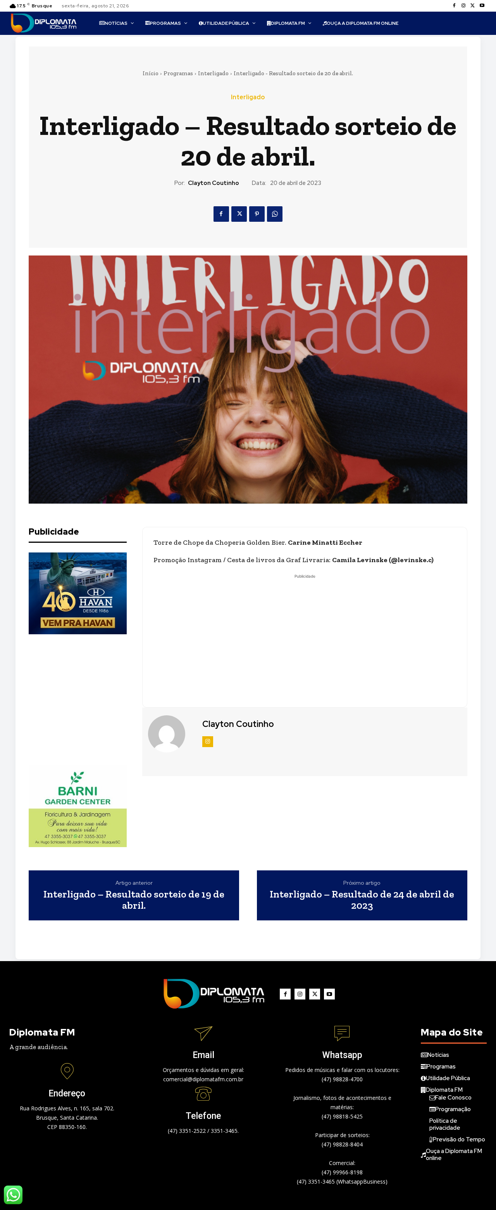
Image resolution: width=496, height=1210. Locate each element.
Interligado (213, 73)
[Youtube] (482, 5)
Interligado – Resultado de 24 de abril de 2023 (362, 900)
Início (150, 73)
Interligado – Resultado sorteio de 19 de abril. (133, 900)
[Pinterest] (257, 214)
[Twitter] (472, 5)
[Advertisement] (87, 699)
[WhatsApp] (274, 214)
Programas (178, 73)
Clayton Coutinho (213, 183)
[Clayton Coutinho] (171, 734)
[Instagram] (463, 5)
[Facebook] (454, 5)
